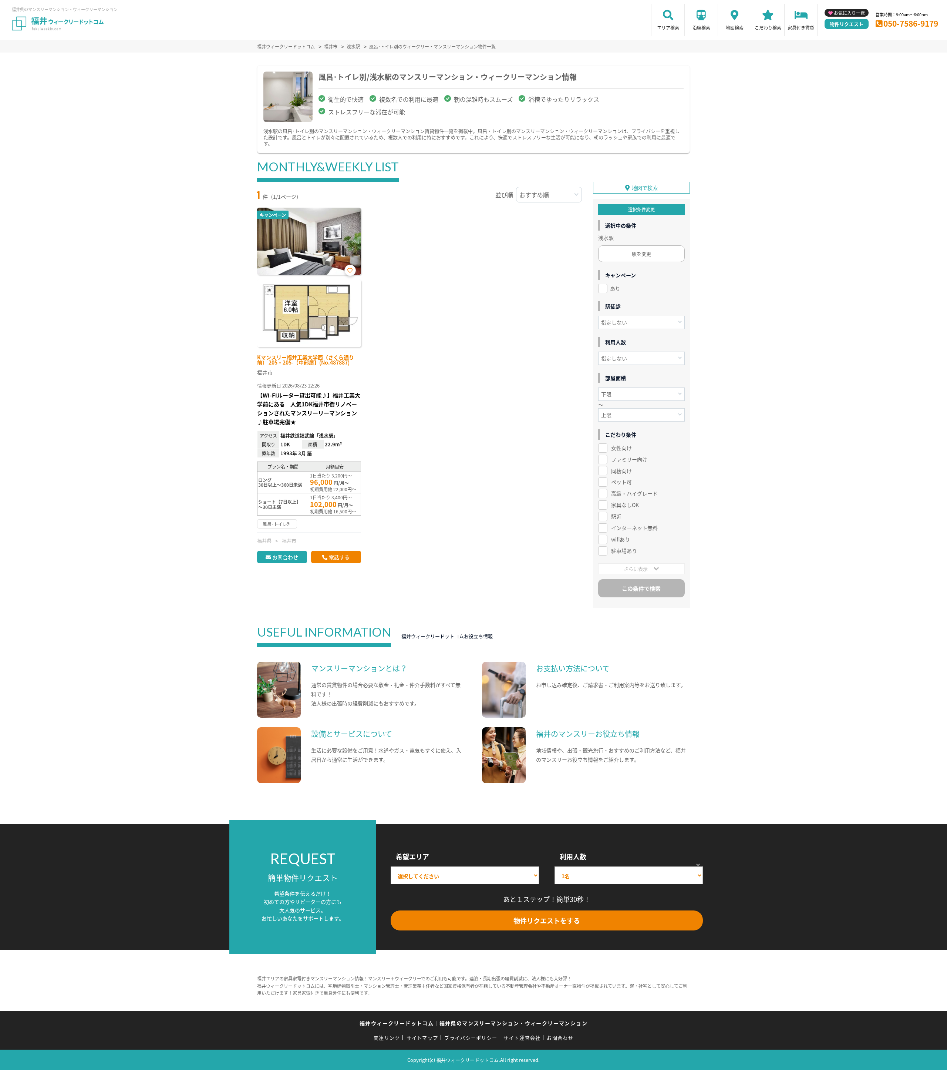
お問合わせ (285, 557)
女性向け (621, 448)
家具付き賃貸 (801, 27)
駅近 (616, 516)
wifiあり (620, 539)
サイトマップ (422, 1037)
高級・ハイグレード (634, 493)
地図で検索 (645, 187)
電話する (339, 557)
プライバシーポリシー (470, 1037)
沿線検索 (701, 27)
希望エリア (412, 856)
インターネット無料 (634, 527)
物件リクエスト (846, 23)
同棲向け (621, 470)
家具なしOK (625, 505)
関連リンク (387, 1037)
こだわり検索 (768, 27)
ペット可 (621, 482)
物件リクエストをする (546, 920)
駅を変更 (641, 253)
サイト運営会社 (521, 1037)
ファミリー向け (629, 459)
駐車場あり (624, 550)
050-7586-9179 (910, 23)
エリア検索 (668, 27)
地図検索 (735, 27)
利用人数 (573, 856)
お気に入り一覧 (849, 13)
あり (615, 288)
